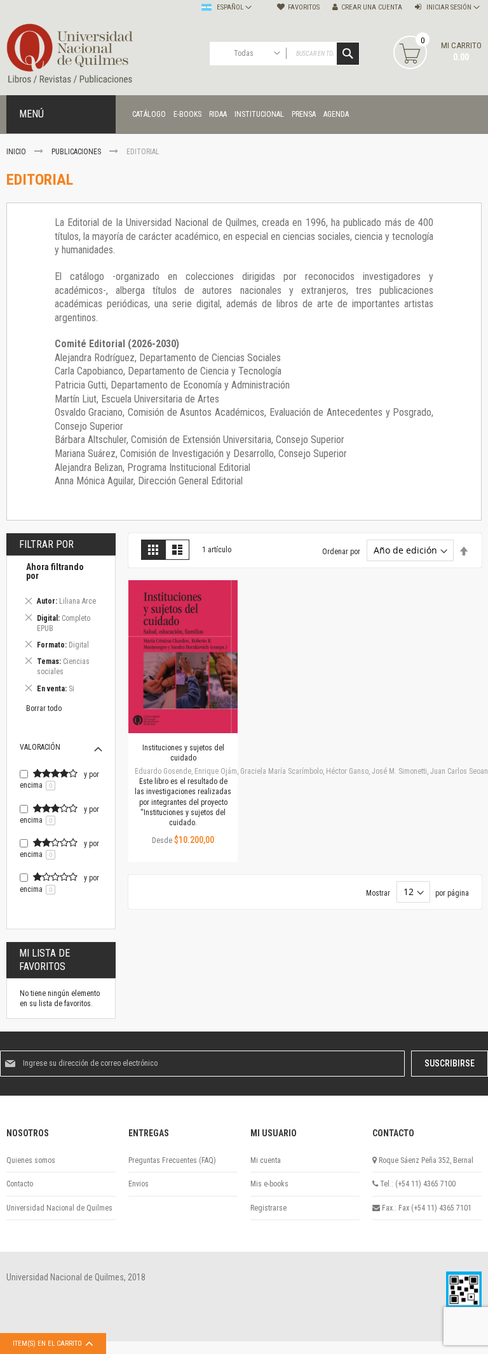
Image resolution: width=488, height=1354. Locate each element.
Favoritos (304, 7)
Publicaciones (77, 151)
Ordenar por (341, 551)
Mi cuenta (265, 1160)
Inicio (17, 151)
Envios (138, 1183)
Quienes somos (30, 1160)
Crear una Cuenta (371, 7)
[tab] (61, 629)
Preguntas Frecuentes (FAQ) (172, 1160)
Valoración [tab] (40, 747)
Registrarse (268, 1208)
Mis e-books (269, 1183)
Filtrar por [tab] (46, 544)
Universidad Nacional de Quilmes (59, 1208)
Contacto (19, 1183)
